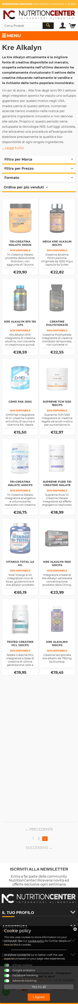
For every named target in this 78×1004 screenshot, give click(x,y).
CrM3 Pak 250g (20, 401)
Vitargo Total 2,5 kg (20, 563)
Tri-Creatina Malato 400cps (20, 483)
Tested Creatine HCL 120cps (20, 643)
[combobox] (28, 25)
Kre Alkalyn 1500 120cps (57, 563)
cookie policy (36, 940)
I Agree (39, 997)
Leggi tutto (14, 148)
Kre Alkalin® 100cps (57, 643)
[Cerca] (48, 25)
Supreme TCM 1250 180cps (57, 403)
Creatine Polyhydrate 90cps (57, 325)
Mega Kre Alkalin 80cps (57, 243)
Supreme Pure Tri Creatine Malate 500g (57, 485)
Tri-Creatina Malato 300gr (20, 243)
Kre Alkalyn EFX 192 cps (20, 323)
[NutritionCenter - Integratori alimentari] (39, 14)
